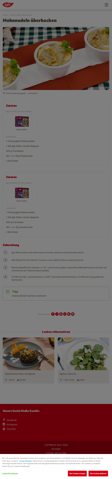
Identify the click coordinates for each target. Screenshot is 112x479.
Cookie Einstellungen (10, 473)
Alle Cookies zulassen (77, 473)
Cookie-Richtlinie (25, 461)
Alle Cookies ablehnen (98, 473)
